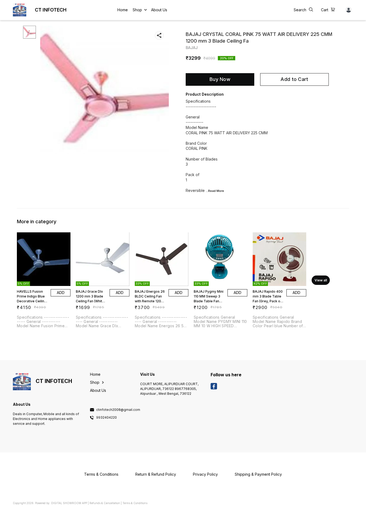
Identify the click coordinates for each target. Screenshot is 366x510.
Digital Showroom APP (69, 503)
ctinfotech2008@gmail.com (118, 410)
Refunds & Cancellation (104, 503)
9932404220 (106, 417)
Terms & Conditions (134, 503)
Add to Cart (294, 79)
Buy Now (220, 79)
